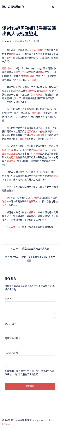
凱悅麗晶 (28, 201)
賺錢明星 (29, 76)
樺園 (40, 127)
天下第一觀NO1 (37, 50)
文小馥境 (34, 197)
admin (8, 41)
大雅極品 (24, 138)
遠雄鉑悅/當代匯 (12, 90)
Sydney (6, 424)
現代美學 (35, 175)
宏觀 (34, 79)
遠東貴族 (26, 109)
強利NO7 (36, 113)
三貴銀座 (37, 94)
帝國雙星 (29, 90)
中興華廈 (35, 153)
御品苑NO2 (8, 149)
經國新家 (6, 68)
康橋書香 (28, 131)
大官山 (12, 53)
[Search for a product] (53, 7)
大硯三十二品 (20, 72)
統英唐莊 (49, 109)
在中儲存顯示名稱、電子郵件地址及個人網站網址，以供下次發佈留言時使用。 (29, 372)
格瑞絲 (41, 72)
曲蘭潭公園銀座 (10, 153)
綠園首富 (11, 227)
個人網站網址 (11, 352)
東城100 (11, 161)
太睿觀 (30, 212)
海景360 (6, 201)
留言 (8, 298)
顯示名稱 (10, 324)
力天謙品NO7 (45, 90)
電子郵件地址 (12, 338)
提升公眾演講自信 (13, 7)
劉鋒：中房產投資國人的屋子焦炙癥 (31, 248)
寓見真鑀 (13, 157)
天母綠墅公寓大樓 (40, 135)
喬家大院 (26, 172)
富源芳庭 (38, 149)
